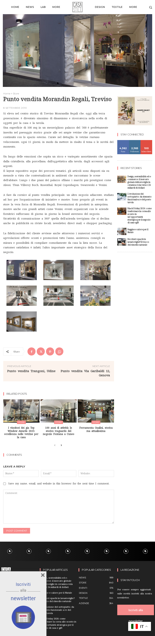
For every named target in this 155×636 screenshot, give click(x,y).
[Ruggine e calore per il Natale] (121, 231)
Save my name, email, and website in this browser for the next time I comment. (58, 483)
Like (123, 141)
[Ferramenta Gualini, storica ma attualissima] (96, 411)
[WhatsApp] (59, 351)
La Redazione (129, 569)
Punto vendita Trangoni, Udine (31, 370)
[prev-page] (54, 445)
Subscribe (146, 141)
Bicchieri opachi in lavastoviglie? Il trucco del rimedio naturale (138, 242)
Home (6, 93)
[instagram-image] (9, 551)
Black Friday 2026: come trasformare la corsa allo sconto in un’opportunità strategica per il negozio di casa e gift (140, 216)
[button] (150, 7)
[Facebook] (31, 351)
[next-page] (61, 445)
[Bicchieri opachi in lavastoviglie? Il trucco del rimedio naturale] (121, 242)
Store (16, 93)
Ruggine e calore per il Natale (138, 231)
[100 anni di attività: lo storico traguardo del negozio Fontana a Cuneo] (59, 411)
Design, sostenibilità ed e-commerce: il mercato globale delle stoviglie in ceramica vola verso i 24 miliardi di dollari (139, 182)
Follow (134, 141)
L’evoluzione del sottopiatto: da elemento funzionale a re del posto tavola (140, 199)
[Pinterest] (50, 351)
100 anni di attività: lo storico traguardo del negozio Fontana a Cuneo (58, 431)
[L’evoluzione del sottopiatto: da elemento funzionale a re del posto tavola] (121, 196)
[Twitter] (41, 351)
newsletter (23, 598)
